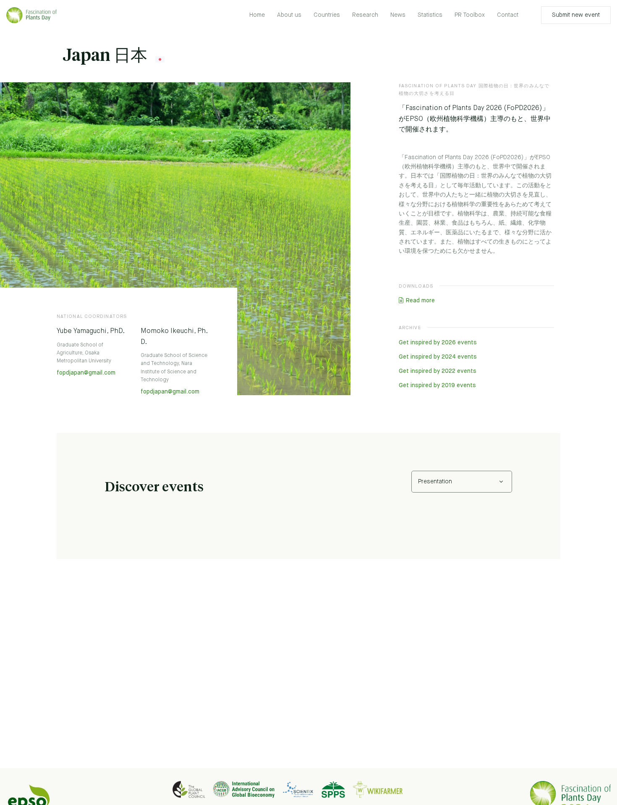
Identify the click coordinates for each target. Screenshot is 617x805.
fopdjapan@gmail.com (86, 373)
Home (257, 15)
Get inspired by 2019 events (437, 385)
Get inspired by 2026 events (438, 343)
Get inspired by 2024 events (438, 357)
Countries (327, 15)
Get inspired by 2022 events (437, 371)
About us (289, 15)
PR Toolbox (470, 15)
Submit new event (576, 15)
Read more (420, 301)
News (397, 15)
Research (365, 15)
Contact (507, 15)
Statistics (430, 15)
